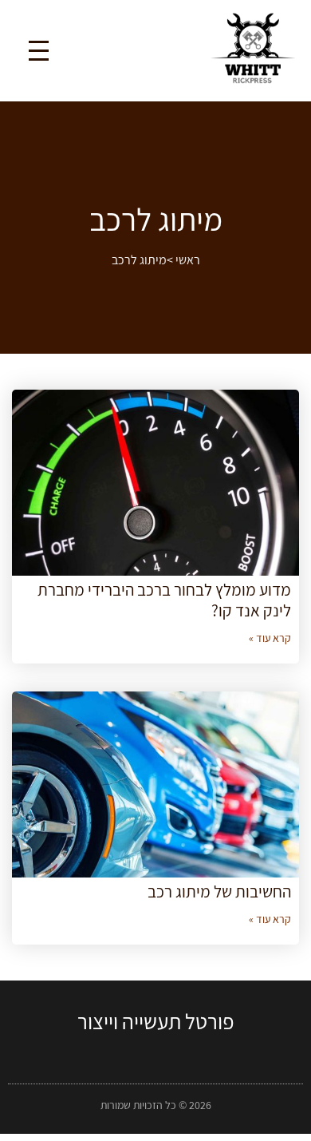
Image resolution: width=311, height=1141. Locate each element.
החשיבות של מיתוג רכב (219, 891)
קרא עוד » (270, 638)
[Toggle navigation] (38, 50)
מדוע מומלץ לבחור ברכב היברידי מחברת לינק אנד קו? (164, 599)
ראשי (187, 260)
